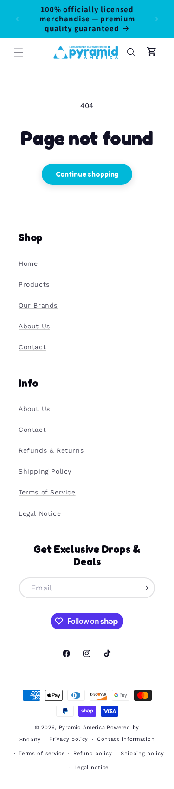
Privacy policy (68, 739)
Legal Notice (40, 513)
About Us (34, 326)
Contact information (126, 739)
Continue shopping (87, 174)
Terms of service (41, 754)
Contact (32, 347)
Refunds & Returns (51, 450)
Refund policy (92, 754)
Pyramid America (82, 728)
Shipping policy (142, 754)
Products (34, 284)
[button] (18, 52)
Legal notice (91, 767)
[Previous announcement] (17, 19)
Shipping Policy (45, 471)
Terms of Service (47, 492)
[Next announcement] (157, 19)
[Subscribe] (145, 588)
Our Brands (38, 305)
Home (28, 263)
